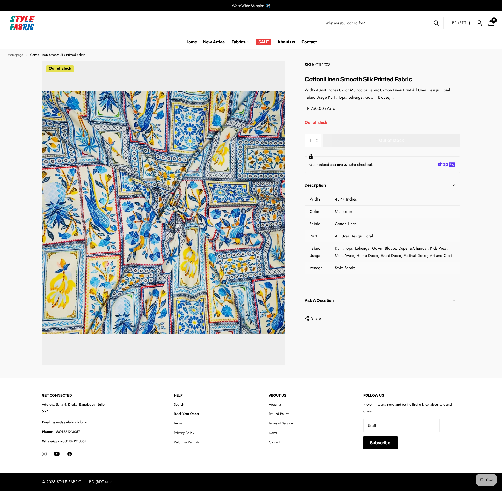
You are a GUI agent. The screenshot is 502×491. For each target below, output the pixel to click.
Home (191, 41)
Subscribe (380, 442)
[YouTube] (57, 454)
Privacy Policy (184, 432)
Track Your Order (186, 413)
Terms (178, 423)
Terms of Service (281, 423)
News (273, 432)
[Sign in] (479, 23)
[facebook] (69, 454)
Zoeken (436, 23)
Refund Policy (279, 413)
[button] (318, 136)
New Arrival (214, 41)
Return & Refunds (186, 442)
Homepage (15, 54)
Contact (309, 41)
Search (179, 404)
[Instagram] (44, 454)
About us (286, 41)
